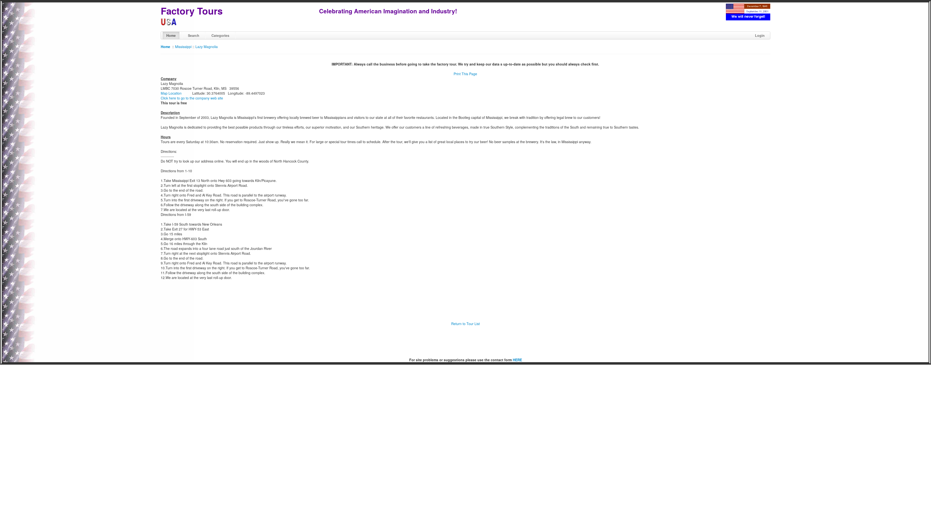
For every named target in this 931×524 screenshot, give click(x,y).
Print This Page (465, 73)
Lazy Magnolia (206, 46)
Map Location (171, 93)
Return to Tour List (465, 323)
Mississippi (183, 46)
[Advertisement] (465, 342)
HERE (517, 359)
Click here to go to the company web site (192, 98)
